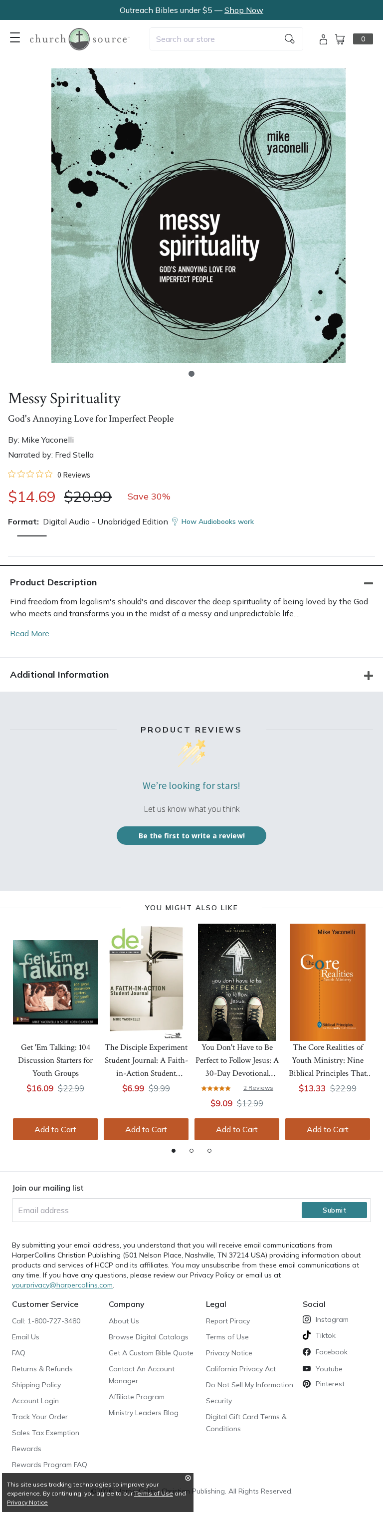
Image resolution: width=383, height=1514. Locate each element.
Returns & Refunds (42, 1368)
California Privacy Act (241, 1368)
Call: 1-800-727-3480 (46, 1320)
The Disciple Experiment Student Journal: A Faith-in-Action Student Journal (146, 1061)
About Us (124, 1320)
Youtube (329, 1368)
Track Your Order (40, 1416)
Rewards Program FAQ (49, 1464)
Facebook (332, 1351)
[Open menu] (15, 37)
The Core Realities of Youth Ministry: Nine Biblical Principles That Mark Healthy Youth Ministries (328, 1061)
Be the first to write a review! (192, 835)
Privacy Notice (229, 1352)
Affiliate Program (137, 1396)
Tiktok (326, 1335)
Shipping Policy (36, 1384)
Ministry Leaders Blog (144, 1412)
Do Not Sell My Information (249, 1384)
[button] (191, 374)
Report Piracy (228, 1320)
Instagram (332, 1319)
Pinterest (330, 1383)
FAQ (18, 1352)
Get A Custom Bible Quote (151, 1352)
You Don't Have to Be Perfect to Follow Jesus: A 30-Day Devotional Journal (237, 1061)
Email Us (25, 1336)
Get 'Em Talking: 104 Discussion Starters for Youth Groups (55, 1060)
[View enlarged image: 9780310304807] (198, 215)
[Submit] (290, 39)
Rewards (26, 1448)
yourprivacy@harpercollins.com (62, 1284)
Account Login (35, 1400)
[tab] (174, 1151)
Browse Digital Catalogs (149, 1336)
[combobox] (226, 38)
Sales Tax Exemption (45, 1432)
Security (219, 1400)
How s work (218, 521)
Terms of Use (227, 1336)
